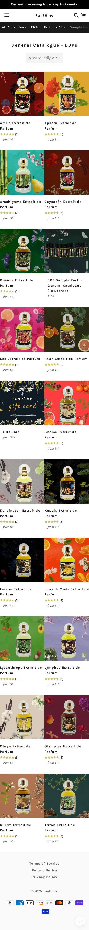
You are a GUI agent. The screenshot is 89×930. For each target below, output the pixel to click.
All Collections (14, 27)
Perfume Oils (54, 27)
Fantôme (44, 15)
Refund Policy (44, 870)
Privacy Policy (44, 877)
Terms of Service (44, 863)
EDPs (35, 27)
